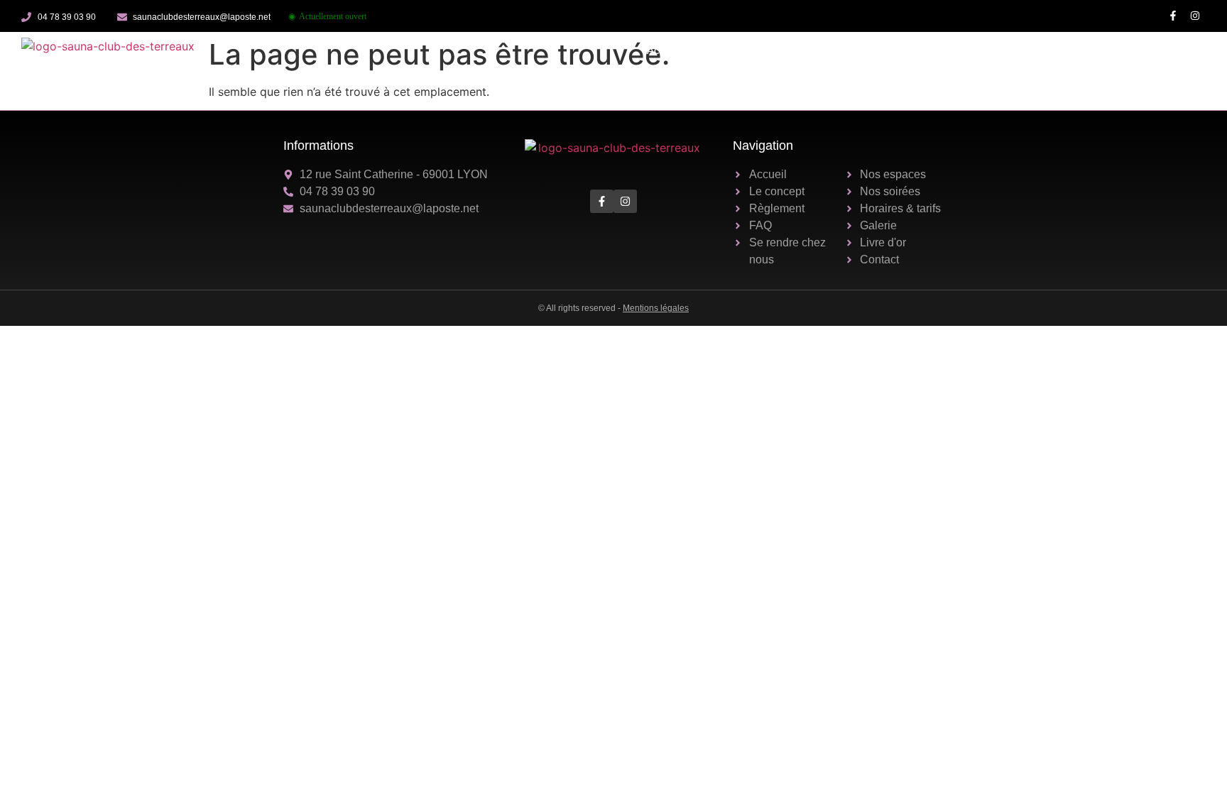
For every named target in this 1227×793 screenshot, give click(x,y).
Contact (1179, 50)
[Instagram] (1195, 16)
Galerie (1029, 50)
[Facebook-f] (1173, 16)
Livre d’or (1084, 50)
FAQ (1133, 50)
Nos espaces (799, 50)
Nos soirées (875, 50)
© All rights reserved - (613, 308)
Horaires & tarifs (958, 50)
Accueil (664, 50)
